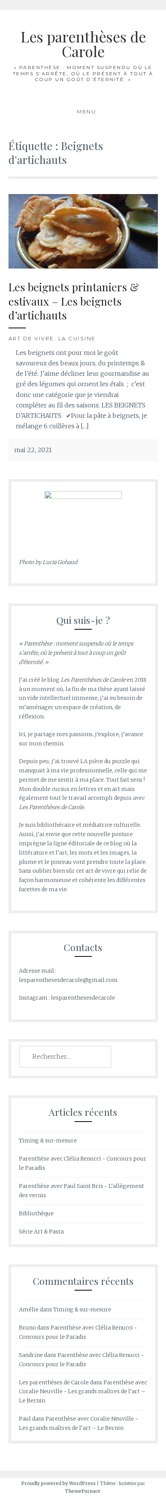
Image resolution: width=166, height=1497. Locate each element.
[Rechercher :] (65, 1056)
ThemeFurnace (82, 1491)
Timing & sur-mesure (48, 1140)
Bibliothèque (36, 1213)
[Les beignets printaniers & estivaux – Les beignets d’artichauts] (83, 231)
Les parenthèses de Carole (83, 44)
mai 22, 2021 (33, 450)
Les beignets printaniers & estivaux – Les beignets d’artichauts (73, 301)
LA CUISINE (77, 338)
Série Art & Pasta (41, 1231)
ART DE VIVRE (31, 338)
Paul (25, 1418)
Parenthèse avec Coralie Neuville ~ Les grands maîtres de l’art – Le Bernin (83, 1391)
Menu (86, 111)
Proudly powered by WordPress (58, 1483)
